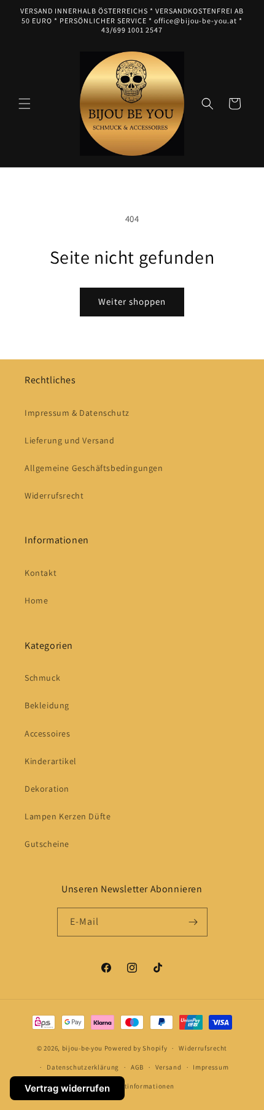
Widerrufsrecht (54, 495)
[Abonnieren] (193, 922)
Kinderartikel (51, 761)
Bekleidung (47, 705)
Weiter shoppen (132, 301)
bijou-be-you (82, 1048)
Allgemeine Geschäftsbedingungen (94, 467)
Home (36, 600)
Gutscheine (47, 843)
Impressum (210, 1067)
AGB (137, 1067)
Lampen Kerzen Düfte (68, 816)
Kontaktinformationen (137, 1086)
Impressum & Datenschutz (77, 412)
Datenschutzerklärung (83, 1067)
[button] (24, 103)
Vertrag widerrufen (67, 1088)
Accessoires (48, 733)
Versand (168, 1067)
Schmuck (42, 677)
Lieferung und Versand (70, 440)
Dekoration (47, 788)
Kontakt (40, 572)
